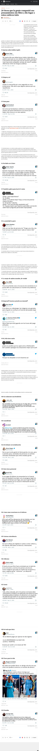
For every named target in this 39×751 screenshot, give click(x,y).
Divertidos (3, 8)
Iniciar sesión (35, 1)
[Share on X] (25, 21)
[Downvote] (5, 21)
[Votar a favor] (2, 72)
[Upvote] (3, 21)
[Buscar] (31, 1)
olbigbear (2, 605)
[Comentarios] (10, 21)
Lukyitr (2, 438)
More (16, 4)
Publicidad (3, 4)
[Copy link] (29, 21)
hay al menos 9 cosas (14, 128)
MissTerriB (2, 552)
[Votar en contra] (4, 72)
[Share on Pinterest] (22, 21)
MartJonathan (3, 214)
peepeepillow (3, 529)
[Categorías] (1, 1)
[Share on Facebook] (20, 21)
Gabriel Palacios (6, 17)
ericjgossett (3, 414)
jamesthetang (3, 70)
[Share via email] (27, 21)
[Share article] (36, 53)
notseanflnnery (3, 651)
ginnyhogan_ (3, 462)
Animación (12, 4)
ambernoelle (3, 182)
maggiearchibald (3, 703)
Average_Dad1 (3, 727)
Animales (7, 4)
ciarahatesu (3, 294)
